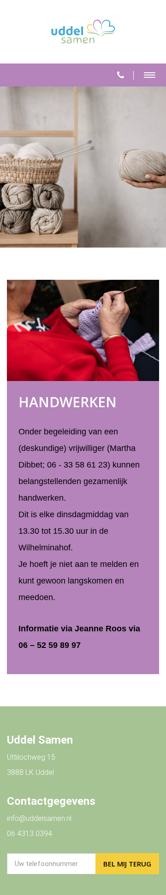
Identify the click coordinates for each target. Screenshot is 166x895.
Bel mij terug (127, 863)
